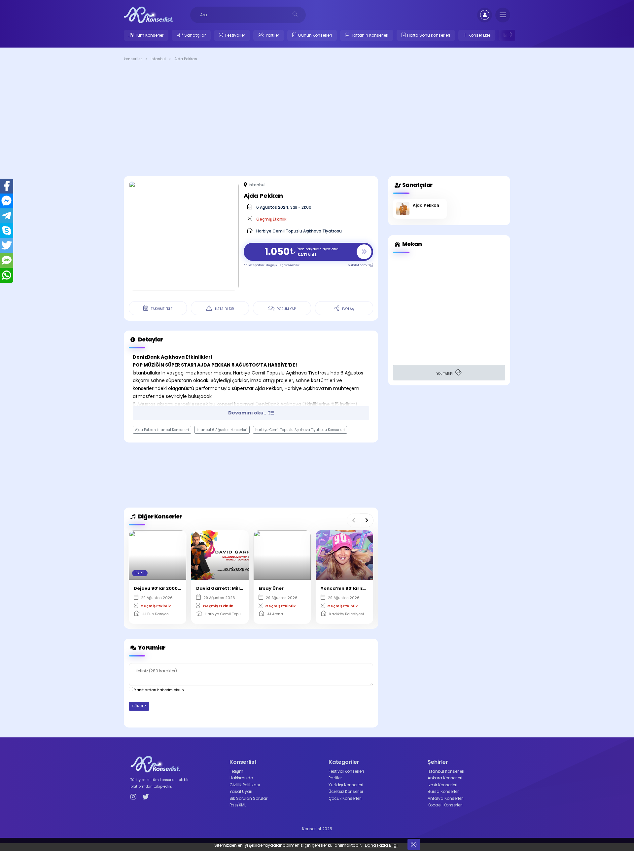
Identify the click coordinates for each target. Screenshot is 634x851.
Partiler (272, 35)
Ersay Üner (271, 588)
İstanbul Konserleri (446, 771)
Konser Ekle (479, 35)
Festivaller (235, 35)
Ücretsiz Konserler (346, 791)
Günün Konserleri (315, 35)
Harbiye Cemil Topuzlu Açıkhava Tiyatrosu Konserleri (300, 429)
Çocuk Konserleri (345, 798)
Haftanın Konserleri (369, 35)
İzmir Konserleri (442, 785)
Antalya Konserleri (446, 798)
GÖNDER (139, 706)
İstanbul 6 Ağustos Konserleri (222, 429)
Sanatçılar (195, 35)
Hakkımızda (241, 778)
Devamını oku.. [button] (247, 412)
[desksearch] (295, 14)
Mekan (411, 244)
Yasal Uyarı (240, 791)
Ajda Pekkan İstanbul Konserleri (162, 429)
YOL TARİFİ (445, 373)
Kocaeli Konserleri (445, 805)
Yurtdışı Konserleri (346, 785)
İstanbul (257, 185)
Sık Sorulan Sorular (248, 798)
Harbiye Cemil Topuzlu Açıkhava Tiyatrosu (299, 231)
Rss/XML (237, 805)
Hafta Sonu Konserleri (428, 35)
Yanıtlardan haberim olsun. (159, 689)
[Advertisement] (317, 120)
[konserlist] (148, 14)
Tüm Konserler (149, 35)
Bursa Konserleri (444, 791)
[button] (353, 520)
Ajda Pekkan (426, 205)
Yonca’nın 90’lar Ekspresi (350, 588)
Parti (139, 573)
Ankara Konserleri (445, 778)
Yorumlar (151, 648)
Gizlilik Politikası (244, 785)
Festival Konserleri (346, 771)
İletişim (236, 771)
